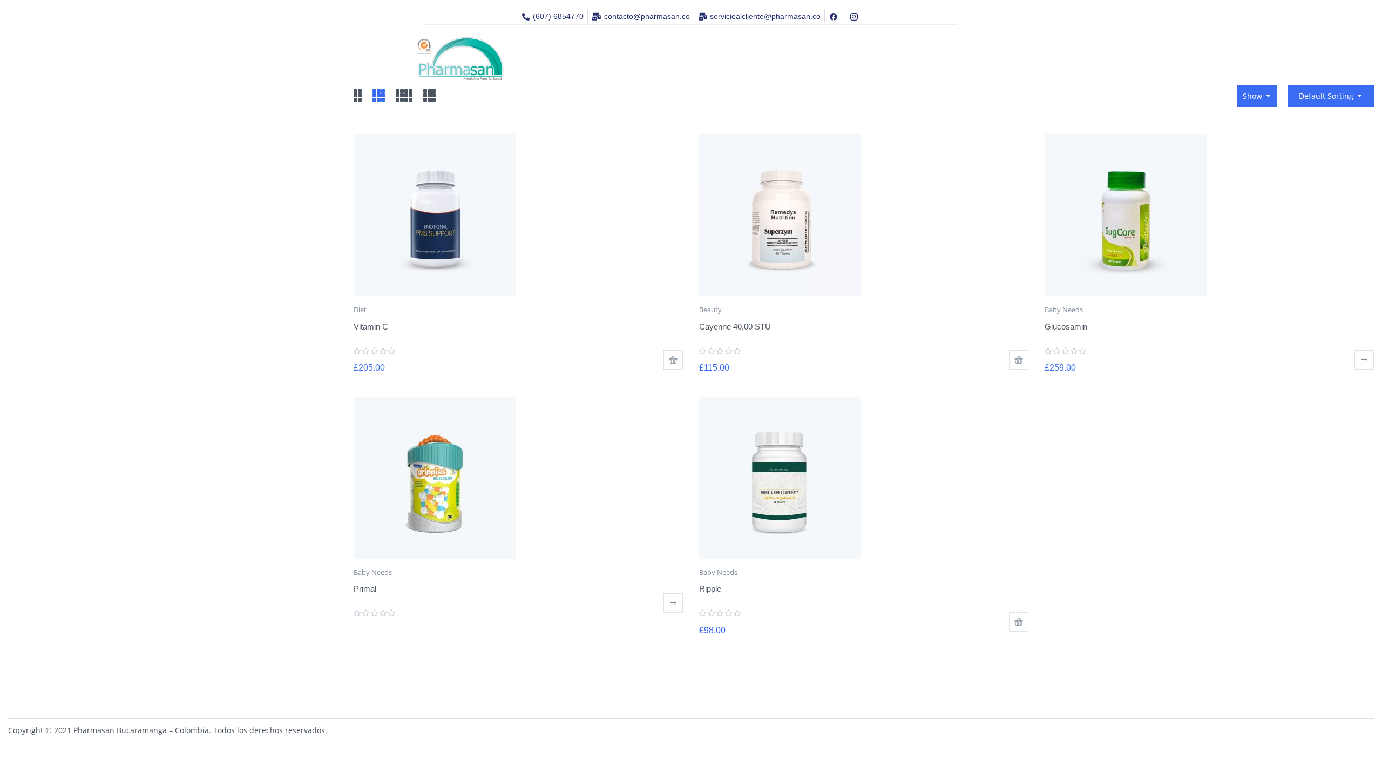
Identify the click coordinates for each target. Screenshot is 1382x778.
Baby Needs (1064, 309)
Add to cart (673, 360)
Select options (673, 603)
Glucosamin (1066, 326)
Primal (365, 588)
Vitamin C (371, 326)
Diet (360, 309)
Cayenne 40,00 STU (735, 326)
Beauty (710, 309)
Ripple (710, 588)
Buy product (1364, 360)
